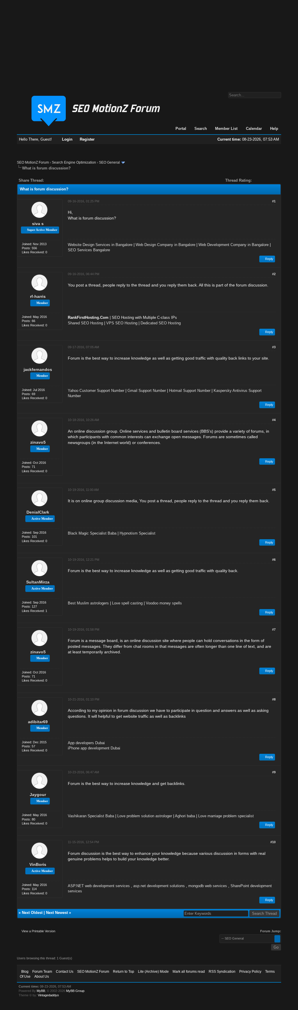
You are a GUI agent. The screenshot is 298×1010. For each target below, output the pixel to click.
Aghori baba (185, 816)
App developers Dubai (86, 743)
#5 (274, 489)
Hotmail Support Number (189, 390)
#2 (274, 274)
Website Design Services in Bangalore (100, 245)
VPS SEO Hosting (121, 323)
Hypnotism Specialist (137, 533)
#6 (274, 559)
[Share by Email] (76, 180)
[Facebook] (49, 180)
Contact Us (64, 972)
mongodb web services (207, 886)
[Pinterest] (72, 180)
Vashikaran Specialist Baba (91, 816)
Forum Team (42, 972)
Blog (25, 972)
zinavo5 (38, 442)
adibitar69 (38, 721)
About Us (41, 976)
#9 (274, 772)
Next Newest (57, 912)
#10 (273, 842)
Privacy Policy (250, 972)
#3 (274, 347)
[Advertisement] (149, 43)
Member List (226, 128)
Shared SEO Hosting (85, 323)
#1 (274, 201)
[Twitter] (53, 180)
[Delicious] (61, 180)
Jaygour (38, 794)
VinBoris (37, 864)
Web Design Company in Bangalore (165, 245)
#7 (274, 629)
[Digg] (57, 180)
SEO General (109, 162)
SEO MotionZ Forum (33, 162)
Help (274, 128)
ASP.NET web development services (99, 886)
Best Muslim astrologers (88, 603)
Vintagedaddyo (48, 995)
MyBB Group (75, 991)
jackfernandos (38, 369)
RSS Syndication (222, 972)
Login (67, 139)
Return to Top (123, 972)
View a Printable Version (38, 931)
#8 (274, 699)
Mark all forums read (189, 972)
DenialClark (37, 512)
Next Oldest (32, 912)
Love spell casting (127, 603)
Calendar (254, 128)
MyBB (41, 991)
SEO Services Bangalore (89, 250)
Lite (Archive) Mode (153, 972)
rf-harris (38, 296)
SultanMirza (37, 582)
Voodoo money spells (164, 603)
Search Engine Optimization (74, 162)
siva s (38, 223)
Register (87, 139)
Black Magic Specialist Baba (92, 533)
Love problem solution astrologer (144, 816)
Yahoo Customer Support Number (96, 390)
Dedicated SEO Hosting (161, 323)
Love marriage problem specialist (226, 816)
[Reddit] (65, 180)
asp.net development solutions (159, 886)
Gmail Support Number (146, 390)
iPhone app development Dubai (94, 748)
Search (200, 128)
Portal (180, 128)
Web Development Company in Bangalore (233, 245)
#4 (274, 420)
